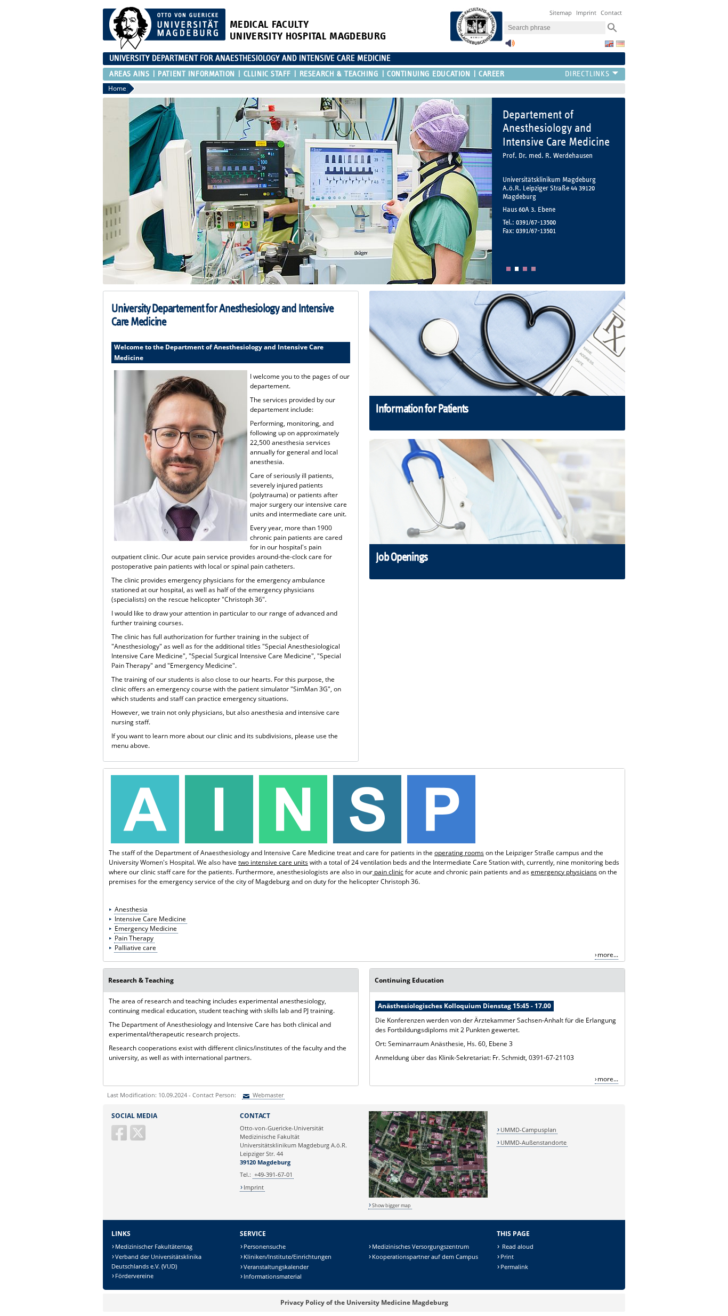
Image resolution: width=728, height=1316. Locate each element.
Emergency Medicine (146, 928)
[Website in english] (609, 43)
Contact (611, 13)
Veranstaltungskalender (276, 1267)
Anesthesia (131, 909)
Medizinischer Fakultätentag (153, 1246)
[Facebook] (119, 1137)
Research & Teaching (339, 74)
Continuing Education (428, 74)
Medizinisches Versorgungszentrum (420, 1246)
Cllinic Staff (267, 74)
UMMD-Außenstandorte (533, 1142)
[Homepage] (164, 47)
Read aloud (516, 1246)
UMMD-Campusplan (528, 1130)
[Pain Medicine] (367, 843)
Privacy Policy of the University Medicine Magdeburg (364, 1302)
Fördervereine (134, 1276)
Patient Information (196, 74)
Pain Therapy (134, 938)
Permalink (514, 1267)
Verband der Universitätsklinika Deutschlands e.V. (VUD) (156, 1261)
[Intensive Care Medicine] (219, 843)
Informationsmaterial (273, 1276)
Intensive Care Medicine (150, 918)
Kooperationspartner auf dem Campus (425, 1257)
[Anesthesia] (145, 843)
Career (491, 74)
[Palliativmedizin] (441, 843)
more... (607, 954)
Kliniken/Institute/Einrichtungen (287, 1257)
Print (507, 1257)
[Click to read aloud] (510, 46)
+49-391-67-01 (273, 1174)
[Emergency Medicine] (293, 843)
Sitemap (560, 13)
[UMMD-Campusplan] (428, 1196)
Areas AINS (129, 74)
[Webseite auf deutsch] (620, 43)
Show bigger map (391, 1205)
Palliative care (135, 947)
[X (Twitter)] (138, 1137)
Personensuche (265, 1246)
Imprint (586, 13)
